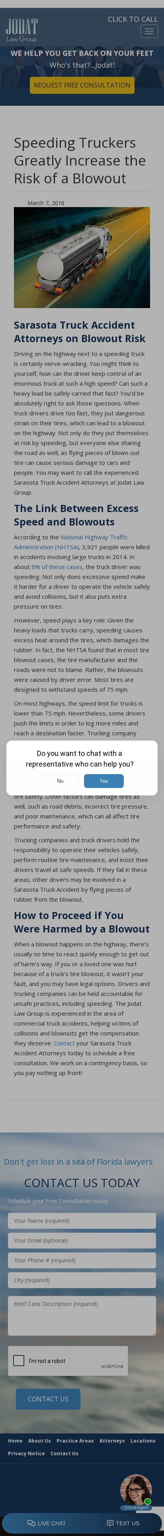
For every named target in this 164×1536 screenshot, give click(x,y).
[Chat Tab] (82, 768)
